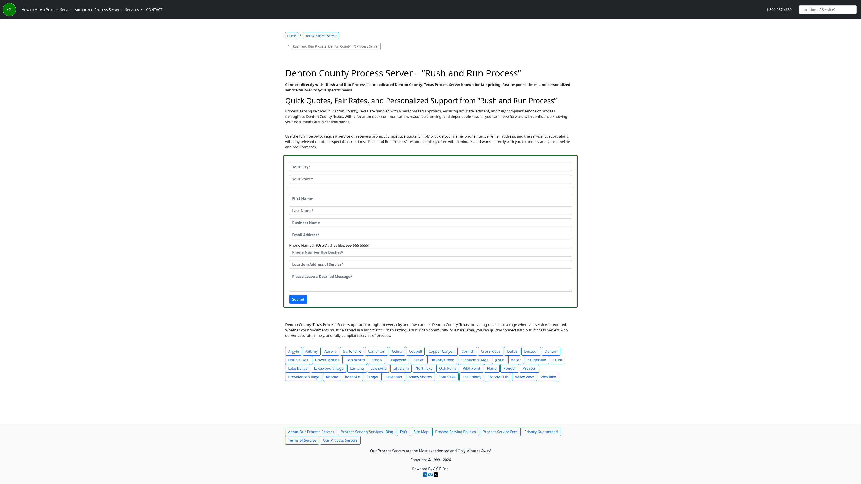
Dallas (512, 351)
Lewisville (379, 368)
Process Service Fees (500, 431)
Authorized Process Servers (98, 9)
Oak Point (447, 368)
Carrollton (376, 351)
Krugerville (537, 359)
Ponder (509, 368)
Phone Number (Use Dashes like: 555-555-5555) (329, 245)
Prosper (529, 368)
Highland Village (474, 359)
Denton (551, 351)
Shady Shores (420, 376)
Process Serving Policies (455, 431)
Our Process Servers (340, 440)
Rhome (332, 376)
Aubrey (312, 351)
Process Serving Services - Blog (367, 431)
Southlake (447, 376)
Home (291, 36)
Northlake (424, 368)
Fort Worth (355, 359)
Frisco (377, 359)
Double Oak (298, 359)
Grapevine (397, 359)
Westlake (548, 376)
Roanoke (352, 376)
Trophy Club (498, 376)
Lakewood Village (329, 368)
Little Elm (401, 368)
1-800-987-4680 (779, 9)
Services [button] (132, 9)
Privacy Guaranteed (541, 431)
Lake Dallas (297, 368)
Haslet (418, 359)
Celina (397, 351)
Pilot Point (471, 368)
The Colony (471, 376)
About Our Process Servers (311, 431)
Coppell (415, 351)
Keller (516, 359)
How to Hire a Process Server (46, 9)
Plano (492, 368)
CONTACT (154, 9)
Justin (499, 359)
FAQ (403, 431)
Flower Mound (327, 359)
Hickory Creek (442, 359)
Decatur (531, 351)
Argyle (293, 351)
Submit (298, 299)
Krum (557, 359)
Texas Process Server (321, 36)
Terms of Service (302, 440)
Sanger (373, 376)
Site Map (421, 431)
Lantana (357, 368)
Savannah (393, 376)
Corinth (467, 351)
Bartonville (352, 351)
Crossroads (490, 351)
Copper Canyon (441, 351)
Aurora (330, 351)
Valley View (524, 376)
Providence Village (303, 376)
